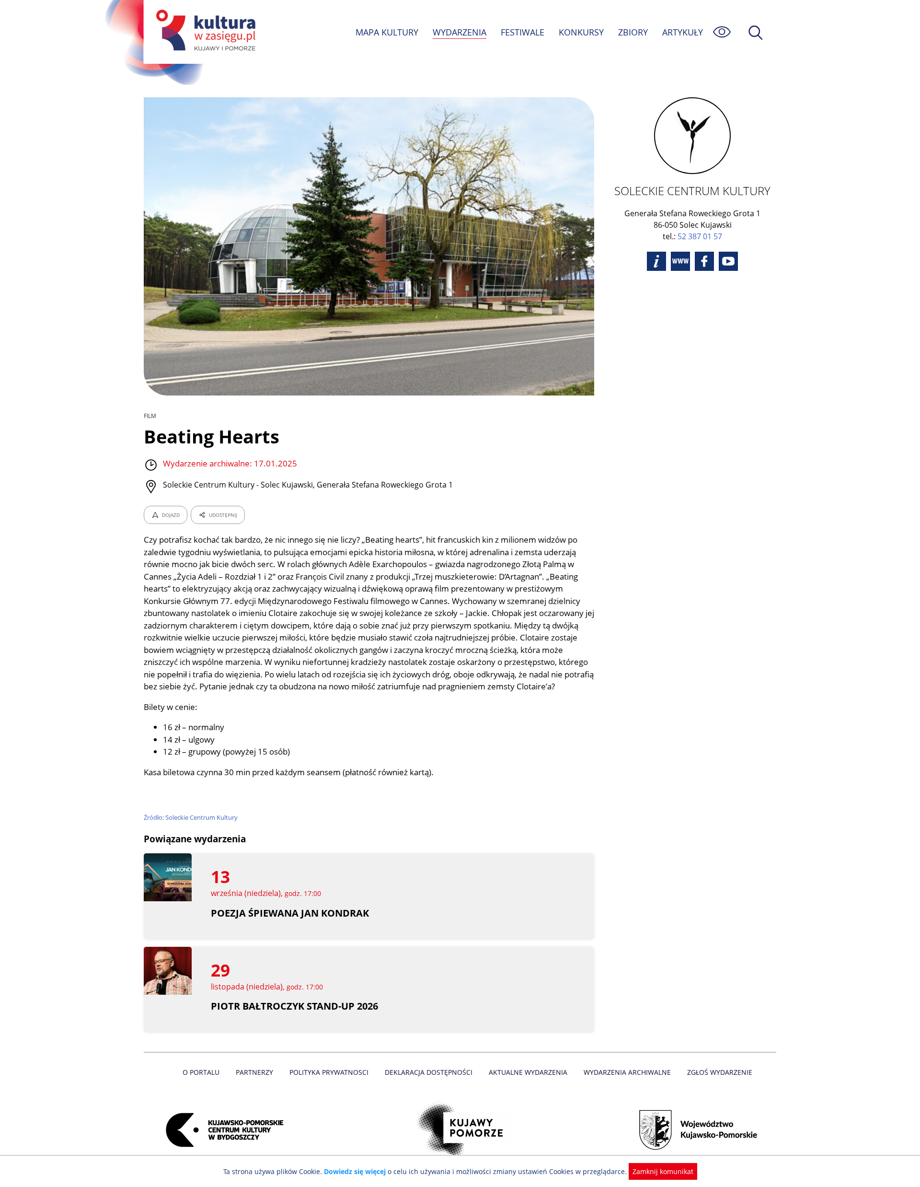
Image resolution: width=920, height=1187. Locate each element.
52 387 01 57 (700, 236)
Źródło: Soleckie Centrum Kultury (191, 817)
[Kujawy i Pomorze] (460, 1130)
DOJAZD (171, 515)
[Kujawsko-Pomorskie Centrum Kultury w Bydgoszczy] (222, 1130)
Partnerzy (254, 1072)
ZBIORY (633, 32)
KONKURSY (581, 32)
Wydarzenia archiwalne (627, 1072)
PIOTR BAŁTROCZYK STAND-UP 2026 (294, 1006)
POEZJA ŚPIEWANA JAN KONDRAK (290, 913)
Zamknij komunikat (662, 1171)
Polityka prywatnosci (328, 1072)
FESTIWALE (522, 32)
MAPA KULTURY (387, 32)
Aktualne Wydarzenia (528, 1072)
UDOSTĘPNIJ (223, 515)
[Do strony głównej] (204, 32)
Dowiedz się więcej (355, 1171)
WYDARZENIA (459, 32)
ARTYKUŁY (682, 32)
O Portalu (201, 1072)
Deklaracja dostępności (428, 1072)
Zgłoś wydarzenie (719, 1072)
